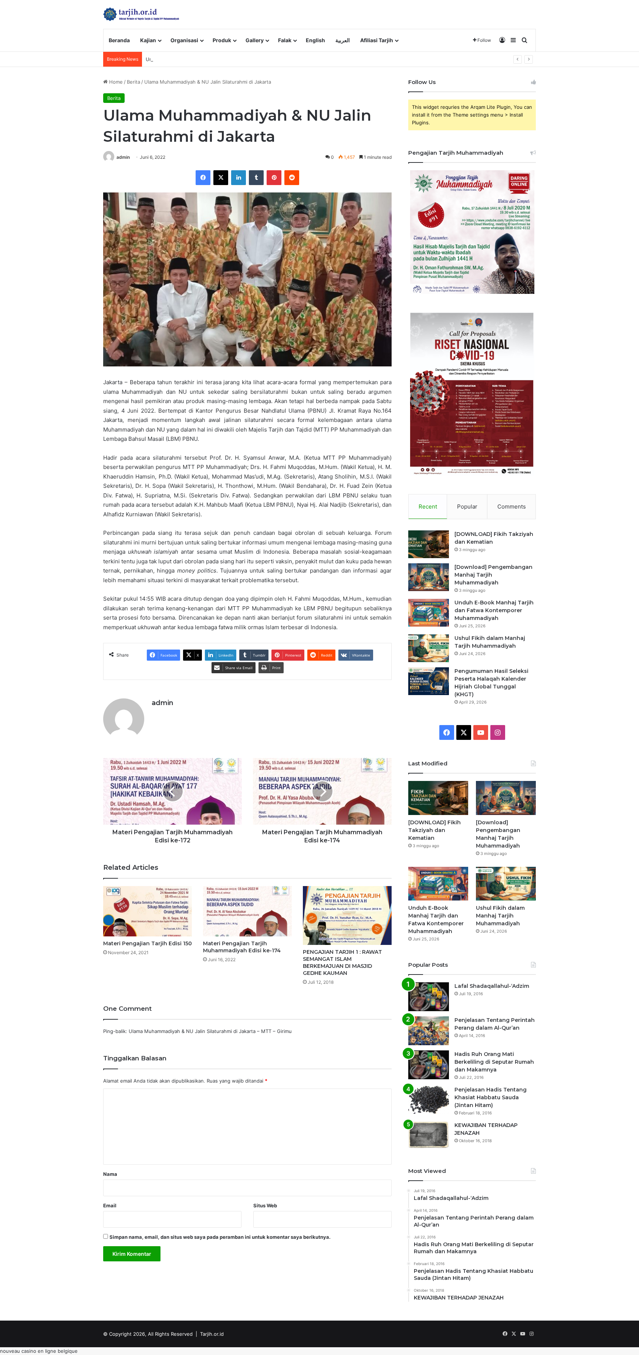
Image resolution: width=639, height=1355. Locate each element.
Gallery (255, 40)
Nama (110, 1174)
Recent (428, 506)
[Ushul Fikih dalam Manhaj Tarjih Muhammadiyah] (428, 648)
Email (109, 1205)
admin (123, 157)
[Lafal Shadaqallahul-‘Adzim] (428, 996)
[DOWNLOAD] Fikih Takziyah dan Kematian (434, 830)
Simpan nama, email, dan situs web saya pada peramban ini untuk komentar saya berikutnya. (220, 1237)
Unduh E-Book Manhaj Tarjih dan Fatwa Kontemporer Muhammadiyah (225, 59)
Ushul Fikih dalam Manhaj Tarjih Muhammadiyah (500, 916)
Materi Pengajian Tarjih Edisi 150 (147, 943)
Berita (133, 82)
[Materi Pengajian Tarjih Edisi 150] (147, 911)
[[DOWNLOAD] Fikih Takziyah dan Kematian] (428, 544)
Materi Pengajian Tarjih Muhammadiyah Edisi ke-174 (242, 947)
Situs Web (265, 1205)
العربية (342, 40)
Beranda (119, 40)
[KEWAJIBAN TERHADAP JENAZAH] (428, 1134)
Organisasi (184, 40)
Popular (467, 506)
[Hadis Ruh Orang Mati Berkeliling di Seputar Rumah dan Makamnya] (428, 1064)
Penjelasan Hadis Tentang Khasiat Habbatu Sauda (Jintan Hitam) (490, 1097)
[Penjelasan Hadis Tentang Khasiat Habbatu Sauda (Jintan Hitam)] (428, 1100)
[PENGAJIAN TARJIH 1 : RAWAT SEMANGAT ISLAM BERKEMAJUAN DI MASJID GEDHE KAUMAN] (347, 915)
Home (115, 82)
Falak (284, 40)
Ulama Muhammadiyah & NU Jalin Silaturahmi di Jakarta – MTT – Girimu (210, 1031)
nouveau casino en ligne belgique (39, 1351)
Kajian (148, 40)
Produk (222, 40)
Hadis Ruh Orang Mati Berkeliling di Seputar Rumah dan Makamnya (494, 1062)
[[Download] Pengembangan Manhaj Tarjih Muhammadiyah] (428, 577)
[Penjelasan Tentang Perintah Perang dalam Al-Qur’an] (428, 1030)
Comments (511, 506)
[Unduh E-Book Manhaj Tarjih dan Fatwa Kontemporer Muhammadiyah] (428, 613)
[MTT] (141, 14)
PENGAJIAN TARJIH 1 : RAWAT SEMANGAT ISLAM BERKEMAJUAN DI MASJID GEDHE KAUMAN (342, 962)
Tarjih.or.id (212, 1334)
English (315, 40)
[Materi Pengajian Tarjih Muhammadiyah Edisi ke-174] (247, 911)
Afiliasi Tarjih (376, 40)
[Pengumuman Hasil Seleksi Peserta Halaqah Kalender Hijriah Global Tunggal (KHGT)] (428, 681)
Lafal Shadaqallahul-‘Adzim (491, 986)
